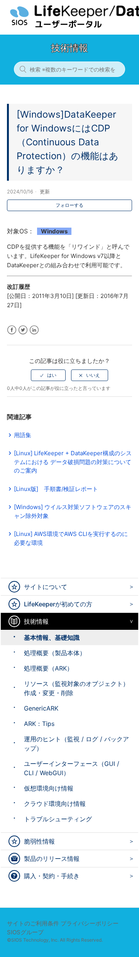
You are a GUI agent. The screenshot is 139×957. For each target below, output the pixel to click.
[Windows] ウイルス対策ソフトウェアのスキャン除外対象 (72, 511)
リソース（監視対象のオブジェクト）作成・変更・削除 (76, 688)
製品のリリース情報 (52, 858)
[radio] (48, 375)
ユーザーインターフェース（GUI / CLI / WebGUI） (71, 768)
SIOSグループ (25, 932)
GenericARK (41, 708)
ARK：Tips (39, 723)
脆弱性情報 (39, 841)
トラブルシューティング (58, 819)
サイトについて (45, 587)
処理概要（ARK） (48, 668)
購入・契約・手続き (52, 876)
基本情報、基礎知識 (52, 637)
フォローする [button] (69, 205)
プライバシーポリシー (90, 923)
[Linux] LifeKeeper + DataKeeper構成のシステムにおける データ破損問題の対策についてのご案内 (73, 461)
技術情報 (36, 621)
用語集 (22, 435)
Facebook (12, 330)
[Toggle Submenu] (129, 586)
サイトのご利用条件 (33, 923)
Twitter (23, 330)
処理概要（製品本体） (55, 653)
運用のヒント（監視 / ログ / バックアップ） (76, 743)
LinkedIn (34, 330)
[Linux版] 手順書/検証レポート (56, 489)
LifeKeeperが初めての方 (58, 604)
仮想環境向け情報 (48, 788)
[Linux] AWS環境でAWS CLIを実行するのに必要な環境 (71, 538)
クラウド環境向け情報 (55, 803)
